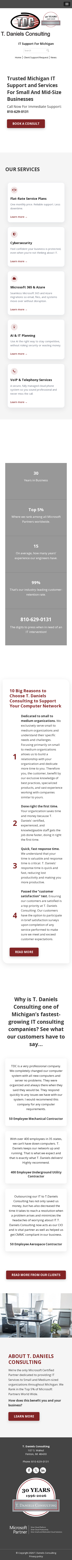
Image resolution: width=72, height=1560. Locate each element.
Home (18, 57)
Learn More (24, 1416)
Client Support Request (36, 57)
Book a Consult (25, 124)
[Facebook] (29, 1470)
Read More (24, 952)
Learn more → (18, 216)
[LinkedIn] (42, 1470)
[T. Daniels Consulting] (36, 24)
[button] (67, 4)
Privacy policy (36, 1556)
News (54, 57)
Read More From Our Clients (36, 1275)
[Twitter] (36, 1470)
